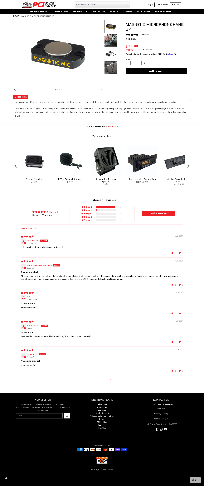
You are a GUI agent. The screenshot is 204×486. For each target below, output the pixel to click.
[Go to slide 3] (59, 89)
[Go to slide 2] (57, 89)
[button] (132, 34)
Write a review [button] (159, 213)
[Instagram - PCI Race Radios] (161, 429)
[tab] (20, 97)
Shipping (129, 49)
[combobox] (102, 5)
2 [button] (98, 379)
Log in (150, 4)
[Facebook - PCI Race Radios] (157, 429)
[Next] (188, 166)
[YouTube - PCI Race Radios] (165, 429)
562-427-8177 (155, 404)
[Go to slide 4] (61, 89)
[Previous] (16, 166)
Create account (162, 4)
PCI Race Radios (105, 470)
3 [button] (103, 379)
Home (16, 16)
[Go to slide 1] (55, 89)
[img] (27, 236)
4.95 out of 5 (52, 212)
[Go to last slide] (15, 89)
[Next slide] (101, 89)
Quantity (130, 59)
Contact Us (168, 404)
